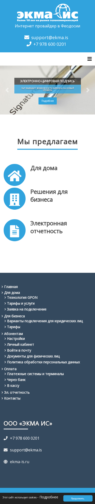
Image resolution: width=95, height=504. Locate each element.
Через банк (16, 379)
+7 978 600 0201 (49, 44)
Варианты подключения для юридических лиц (45, 321)
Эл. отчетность (17, 392)
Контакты (12, 398)
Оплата (10, 369)
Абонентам (13, 333)
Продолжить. (78, 498)
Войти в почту (19, 350)
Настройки (16, 338)
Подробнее (47, 101)
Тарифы (13, 326)
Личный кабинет (20, 344)
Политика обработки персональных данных (43, 362)
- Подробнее (47, 497)
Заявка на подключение (27, 309)
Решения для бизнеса (49, 195)
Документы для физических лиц (33, 356)
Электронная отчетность (48, 227)
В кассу (13, 385)
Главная (11, 286)
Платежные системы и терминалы (35, 373)
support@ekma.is (49, 37)
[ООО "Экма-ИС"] (47, 12)
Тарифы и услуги (21, 303)
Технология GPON (22, 297)
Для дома (43, 168)
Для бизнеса (14, 316)
